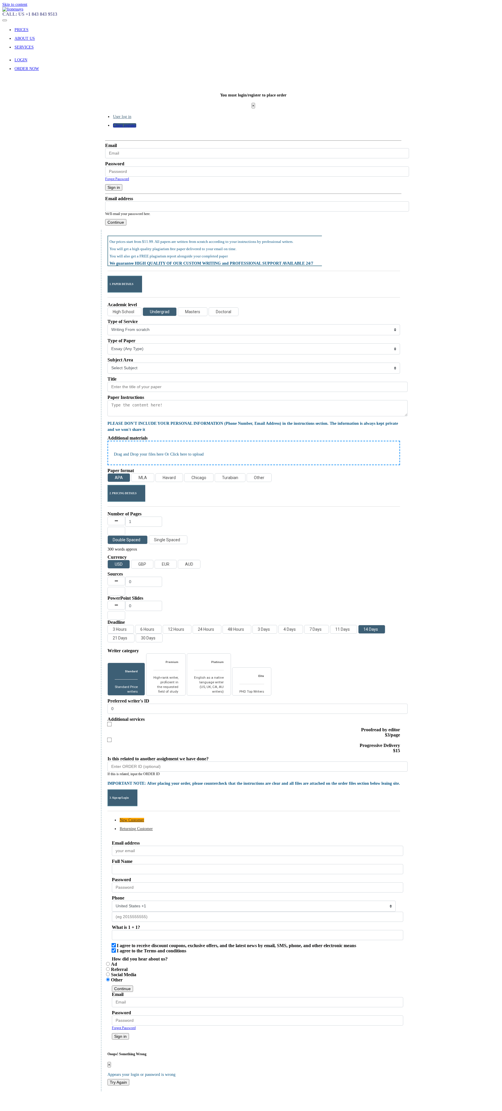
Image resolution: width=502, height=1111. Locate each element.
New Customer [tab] (132, 820)
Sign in (113, 187)
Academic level (122, 304)
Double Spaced (126, 539)
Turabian (230, 477)
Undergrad (159, 311)
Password (114, 163)
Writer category (123, 650)
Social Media (123, 974)
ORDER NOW (27, 69)
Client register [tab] (124, 125)
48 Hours (236, 629)
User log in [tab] (122, 116)
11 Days (342, 629)
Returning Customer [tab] (136, 829)
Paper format (120, 470)
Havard (169, 477)
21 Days (120, 638)
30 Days (148, 638)
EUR (165, 564)
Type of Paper (121, 340)
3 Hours (120, 629)
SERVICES (24, 47)
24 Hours (206, 629)
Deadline (116, 622)
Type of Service (122, 321)
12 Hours (176, 629)
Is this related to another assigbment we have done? (158, 758)
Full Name (122, 861)
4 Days (290, 629)
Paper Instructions (125, 397)
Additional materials (127, 438)
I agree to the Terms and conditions (151, 950)
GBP (142, 564)
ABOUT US (25, 38)
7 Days (315, 629)
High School (123, 311)
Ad (114, 964)
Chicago (198, 477)
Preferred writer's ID (128, 700)
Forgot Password (117, 179)
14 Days (370, 629)
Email (111, 145)
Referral (119, 969)
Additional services (126, 719)
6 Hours (147, 629)
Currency (117, 557)
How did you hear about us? (140, 958)
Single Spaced (167, 539)
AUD (189, 564)
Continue (115, 222)
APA (119, 477)
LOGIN (21, 60)
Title (111, 379)
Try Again (118, 1082)
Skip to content (14, 4)
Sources (115, 573)
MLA (143, 477)
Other (259, 477)
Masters (192, 311)
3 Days (264, 629)
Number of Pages (124, 513)
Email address (119, 198)
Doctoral (223, 311)
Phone (118, 897)
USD (119, 564)
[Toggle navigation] (4, 20)
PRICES (21, 30)
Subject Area (120, 359)
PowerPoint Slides (125, 598)
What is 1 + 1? (126, 927)
